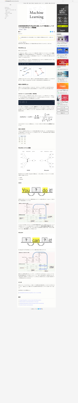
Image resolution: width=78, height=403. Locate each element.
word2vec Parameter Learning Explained (26, 304)
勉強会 (50, 3)
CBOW (7, 14)
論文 (5, 18)
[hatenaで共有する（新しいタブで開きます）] (50, 31)
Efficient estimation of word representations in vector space (29, 301)
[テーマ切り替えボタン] (72, 1)
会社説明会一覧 (62, 110)
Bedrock (33, 3)
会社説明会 (46, 3)
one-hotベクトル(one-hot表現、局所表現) (11, 10)
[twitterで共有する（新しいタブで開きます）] (54, 31)
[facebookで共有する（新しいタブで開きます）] (52, 31)
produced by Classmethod (15, 1)
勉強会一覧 (62, 113)
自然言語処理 (21, 29)
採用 (54, 3)
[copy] (53, 63)
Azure (40, 3)
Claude (30, 3)
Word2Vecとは (7, 7)
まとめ (6, 17)
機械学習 (25, 29)
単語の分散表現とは (8, 8)
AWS (27, 3)
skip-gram (7, 15)
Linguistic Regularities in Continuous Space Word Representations (30, 300)
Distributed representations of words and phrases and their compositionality (32, 303)
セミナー (43, 3)
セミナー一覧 (62, 107)
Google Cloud (37, 3)
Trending (24, 3)
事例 (52, 3)
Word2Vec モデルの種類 (8, 13)
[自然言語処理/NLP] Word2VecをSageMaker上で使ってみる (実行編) (30, 292)
